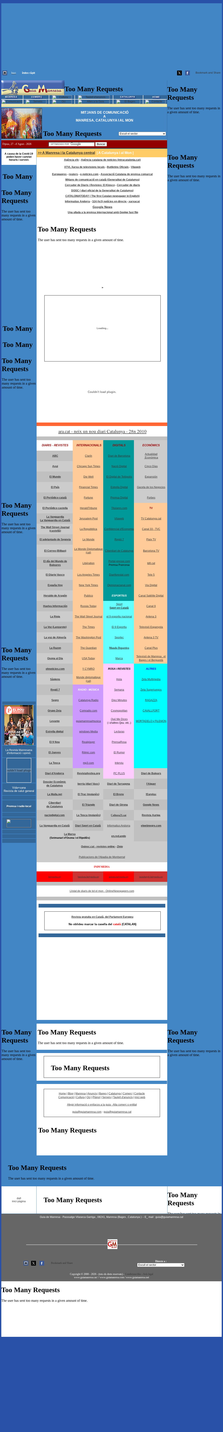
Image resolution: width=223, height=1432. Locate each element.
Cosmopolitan (119, 710)
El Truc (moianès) (88, 794)
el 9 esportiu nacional (119, 616)
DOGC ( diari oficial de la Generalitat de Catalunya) (102, 190)
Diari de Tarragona (118, 783)
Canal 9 (151, 606)
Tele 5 (151, 574)
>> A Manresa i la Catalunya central (66, 153)
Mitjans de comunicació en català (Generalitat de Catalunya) (102, 179)
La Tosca (54, 762)
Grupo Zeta (54, 710)
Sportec (119, 637)
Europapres (59, 174)
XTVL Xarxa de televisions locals (84, 167)
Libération (89, 563)
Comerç (127, 1093)
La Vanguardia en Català (55, 520)
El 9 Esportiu (119, 627)
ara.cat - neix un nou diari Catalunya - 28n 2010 (102, 431)
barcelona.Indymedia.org (88, 876)
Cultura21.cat (118, 815)
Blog (70, 1093)
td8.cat (151, 563)
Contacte (139, 1093)
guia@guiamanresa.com (86, 1111)
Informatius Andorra (118, 825)
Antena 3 (151, 616)
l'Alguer (151, 783)
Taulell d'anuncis (123, 1097)
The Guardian (88, 647)
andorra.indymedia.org (118, 876)
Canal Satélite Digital (151, 595)
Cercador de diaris (128, 185)
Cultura (80, 1097)
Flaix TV (151, 539)
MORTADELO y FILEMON (151, 721)
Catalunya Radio (88, 700)
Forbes (151, 497)
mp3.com (88, 762)
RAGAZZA (151, 700)
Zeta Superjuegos (151, 689)
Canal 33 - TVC (151, 529)
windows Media (88, 731)
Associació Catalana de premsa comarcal (127, 174)
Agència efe (71, 159)
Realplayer (88, 742)
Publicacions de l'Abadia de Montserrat (102, 857)
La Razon (55, 647)
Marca (119, 658)
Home (62, 1093)
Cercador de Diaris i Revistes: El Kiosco (90, 185)
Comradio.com (88, 710)
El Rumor (119, 752)
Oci (89, 1097)
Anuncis (92, 1093)
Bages (103, 1093)
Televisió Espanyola (151, 627)
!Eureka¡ (151, 794)
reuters (73, 174)
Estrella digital (54, 731)
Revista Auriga (151, 815)
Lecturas (119, 731)
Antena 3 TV (151, 637)
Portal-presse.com (119, 561)
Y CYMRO (88, 668)
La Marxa (70, 834)
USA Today (88, 658)
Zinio (120, 846)
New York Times (88, 585)
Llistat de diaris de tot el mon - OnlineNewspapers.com (102, 891)
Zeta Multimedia (151, 679)
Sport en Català (119, 607)
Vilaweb (135, 167)
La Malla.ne (54, 794)
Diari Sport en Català (88, 825)
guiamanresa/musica (88, 721)
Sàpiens (55, 679)
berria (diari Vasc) (89, 783)
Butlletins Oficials (118, 167)
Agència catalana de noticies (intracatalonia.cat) (111, 159)
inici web (140, 1097)
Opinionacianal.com (119, 585)
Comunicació (66, 1097)
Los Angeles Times (88, 574)
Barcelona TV (151, 550)
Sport (119, 604)
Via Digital (151, 585)
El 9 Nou (54, 742)
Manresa (80, 1093)
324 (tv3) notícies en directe (109, 201)
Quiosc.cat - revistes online (98, 846)
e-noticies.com (89, 174)
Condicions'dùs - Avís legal (139, 1274)
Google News (102, 207)
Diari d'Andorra (54, 773)
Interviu (119, 762)
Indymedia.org (54, 876)
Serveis (106, 1097)
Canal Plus (151, 647)
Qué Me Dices (119, 719)
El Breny (118, 794)
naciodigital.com (54, 815)
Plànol (96, 1097)
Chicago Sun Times (88, 466)
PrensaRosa (119, 742)
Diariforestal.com (119, 574)
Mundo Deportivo (119, 647)
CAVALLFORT (151, 710)
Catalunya (115, 1093)
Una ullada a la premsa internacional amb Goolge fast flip (103, 212)
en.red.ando (118, 836)
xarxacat (134, 201)
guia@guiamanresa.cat (117, 1111)
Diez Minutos (119, 700)
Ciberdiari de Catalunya (119, 550)
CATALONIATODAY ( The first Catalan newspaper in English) (102, 196)
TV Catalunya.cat (151, 518)
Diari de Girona (118, 804)
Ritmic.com (88, 752)
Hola (119, 679)
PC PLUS (119, 773)
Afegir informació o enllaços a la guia (89, 1104)
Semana (119, 689)
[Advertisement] (111, 34)
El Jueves (55, 752)
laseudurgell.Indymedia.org (151, 876)
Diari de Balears (151, 773)
